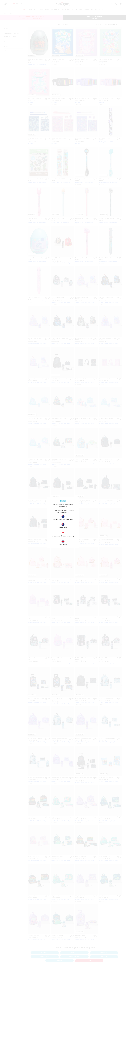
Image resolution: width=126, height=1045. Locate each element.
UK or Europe (63, 544)
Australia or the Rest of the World (63, 519)
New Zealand (63, 527)
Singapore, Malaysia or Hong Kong (63, 536)
